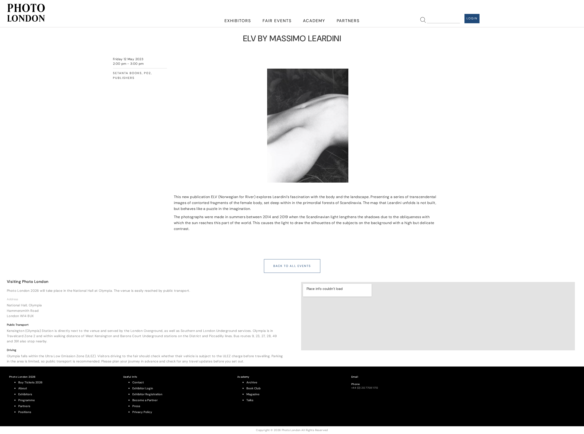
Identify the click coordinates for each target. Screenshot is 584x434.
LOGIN (472, 18)
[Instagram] (519, 381)
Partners (348, 20)
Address (12, 299)
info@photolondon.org (365, 380)
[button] (146, 299)
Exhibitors (237, 20)
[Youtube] (544, 381)
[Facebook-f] (532, 381)
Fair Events (277, 20)
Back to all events (292, 266)
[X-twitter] (557, 381)
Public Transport (18, 325)
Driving (11, 350)
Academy (314, 20)
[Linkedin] (569, 381)
